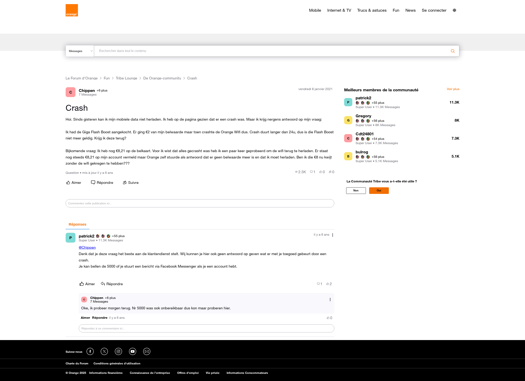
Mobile (315, 10)
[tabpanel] (200, 283)
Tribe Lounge (126, 78)
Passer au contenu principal (22, 3)
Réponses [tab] (77, 224)
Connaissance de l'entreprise (150, 373)
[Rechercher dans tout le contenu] (453, 51)
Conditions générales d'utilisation (117, 363)
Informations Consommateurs (247, 373)
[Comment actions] (332, 235)
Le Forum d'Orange (82, 78)
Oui (379, 190)
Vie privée (212, 373)
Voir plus (453, 89)
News (410, 10)
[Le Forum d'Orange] (72, 10)
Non (355, 190)
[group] (300, 172)
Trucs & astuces (372, 10)
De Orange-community (162, 78)
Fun (396, 10)
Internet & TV (339, 10)
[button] (85, 317)
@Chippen (87, 247)
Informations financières (106, 373)
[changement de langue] (454, 10)
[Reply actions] (330, 299)
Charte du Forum (77, 363)
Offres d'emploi (188, 373)
